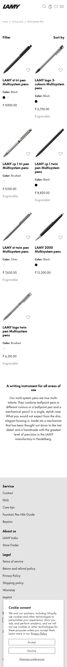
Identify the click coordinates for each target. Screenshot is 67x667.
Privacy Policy (39, 633)
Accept (32, 642)
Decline (31, 650)
